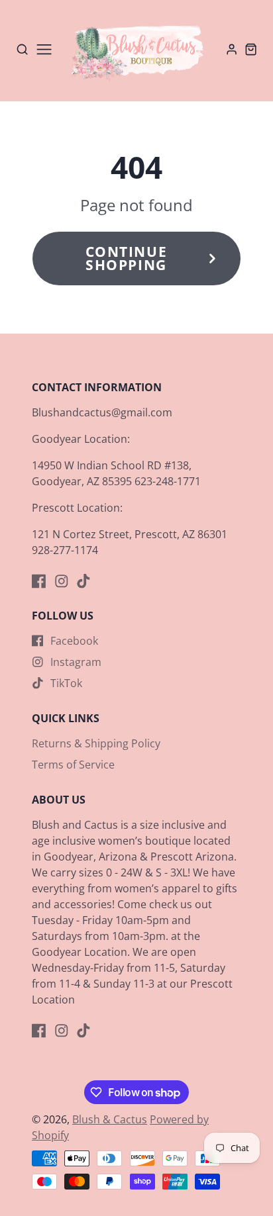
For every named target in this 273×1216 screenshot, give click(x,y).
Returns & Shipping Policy (96, 743)
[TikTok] (83, 581)
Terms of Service (73, 764)
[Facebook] (39, 581)
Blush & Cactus (109, 1119)
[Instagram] (61, 581)
